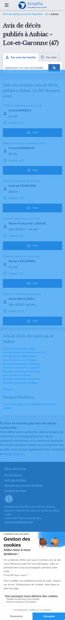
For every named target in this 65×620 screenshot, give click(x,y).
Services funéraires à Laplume (21, 367)
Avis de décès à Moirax (17, 375)
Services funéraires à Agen (19, 348)
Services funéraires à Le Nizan (21, 371)
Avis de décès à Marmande (19, 356)
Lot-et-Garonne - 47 (35, 14)
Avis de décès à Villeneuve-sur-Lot (24, 352)
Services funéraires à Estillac (20, 382)
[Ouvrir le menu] (6, 5)
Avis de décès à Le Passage (20, 360)
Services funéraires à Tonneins (21, 363)
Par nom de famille (23, 57)
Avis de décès (11, 14)
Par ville (51, 57)
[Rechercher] (54, 67)
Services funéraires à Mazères (21, 379)
